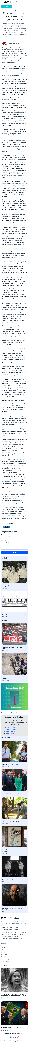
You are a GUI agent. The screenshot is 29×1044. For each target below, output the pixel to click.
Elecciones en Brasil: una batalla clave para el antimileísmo (12, 1028)
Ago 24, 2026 (4, 1030)
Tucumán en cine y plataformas (10, 821)
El (3, 620)
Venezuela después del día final (10, 793)
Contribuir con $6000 (10, 731)
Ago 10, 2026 (5, 766)
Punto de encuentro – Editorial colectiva (10, 712)
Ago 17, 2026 (5, 650)
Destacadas (6, 738)
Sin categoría (14, 10)
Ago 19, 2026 (5, 616)
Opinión (5, 558)
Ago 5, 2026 (5, 881)
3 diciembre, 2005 (14, 39)
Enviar (14, 552)
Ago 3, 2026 (5, 911)
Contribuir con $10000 (11, 733)
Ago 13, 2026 (5, 680)
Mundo (6, 620)
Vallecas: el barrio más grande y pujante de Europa (13, 647)
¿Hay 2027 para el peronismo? (10, 764)
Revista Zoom (14, 918)
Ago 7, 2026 (5, 823)
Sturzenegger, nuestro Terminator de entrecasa (12, 908)
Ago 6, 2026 (5, 853)
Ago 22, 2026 (5, 588)
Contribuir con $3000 (10, 729)
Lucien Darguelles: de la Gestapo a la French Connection (14, 585)
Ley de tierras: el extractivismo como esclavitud (12, 850)
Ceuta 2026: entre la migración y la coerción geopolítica (14, 677)
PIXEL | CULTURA (6, 6)
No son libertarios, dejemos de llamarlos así (14, 615)
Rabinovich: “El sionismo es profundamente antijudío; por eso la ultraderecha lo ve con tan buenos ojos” (13, 995)
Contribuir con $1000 (10, 728)
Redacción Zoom (14, 43)
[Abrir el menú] (2, 2)
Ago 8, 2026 (5, 794)
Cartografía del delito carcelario (10, 879)
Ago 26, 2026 (4, 998)
